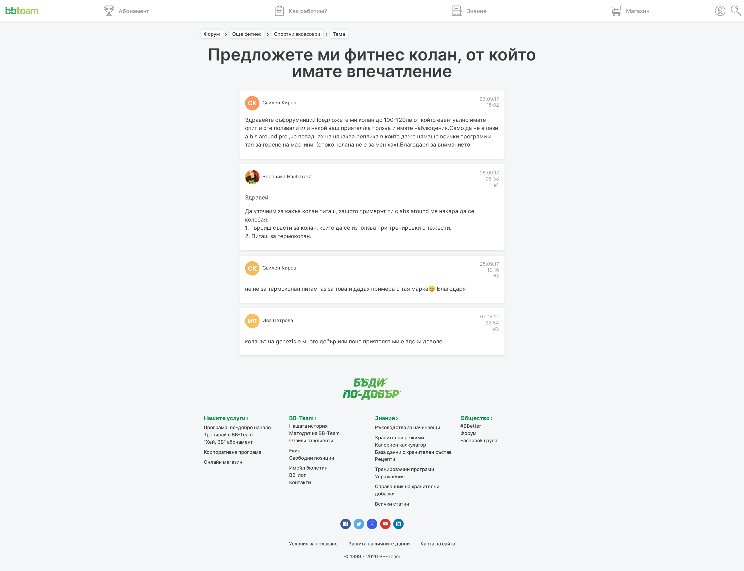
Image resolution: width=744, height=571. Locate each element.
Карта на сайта (438, 544)
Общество (475, 418)
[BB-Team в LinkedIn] (398, 524)
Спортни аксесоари (297, 34)
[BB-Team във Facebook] (345, 524)
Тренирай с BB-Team (228, 435)
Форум (212, 34)
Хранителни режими (399, 437)
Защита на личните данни (379, 544)
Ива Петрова (277, 320)
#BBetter (470, 426)
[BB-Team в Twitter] (359, 524)
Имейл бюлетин (308, 468)
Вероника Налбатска (287, 176)
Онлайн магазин (223, 462)
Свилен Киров (279, 103)
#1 (496, 185)
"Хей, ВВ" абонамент (228, 442)
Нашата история (308, 426)
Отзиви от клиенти (311, 440)
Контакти (300, 482)
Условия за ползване (313, 544)
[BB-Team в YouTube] (385, 524)
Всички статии (392, 504)
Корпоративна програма (232, 452)
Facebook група (478, 440)
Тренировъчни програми (404, 469)
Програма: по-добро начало (237, 427)
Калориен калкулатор (400, 445)
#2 (496, 276)
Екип (295, 451)
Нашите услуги (225, 418)
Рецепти (385, 459)
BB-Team (301, 418)
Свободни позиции (311, 458)
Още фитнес (247, 34)
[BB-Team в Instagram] (372, 524)
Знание (385, 418)
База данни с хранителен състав (413, 452)
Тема (339, 34)
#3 (496, 329)
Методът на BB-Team (314, 433)
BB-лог (297, 475)
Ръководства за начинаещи (407, 427)
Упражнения (390, 476)
